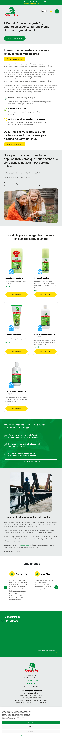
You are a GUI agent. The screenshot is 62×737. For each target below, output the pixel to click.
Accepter (31, 722)
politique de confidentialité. (50, 653)
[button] (57, 11)
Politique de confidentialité (36, 735)
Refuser (31, 727)
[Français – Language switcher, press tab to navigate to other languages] (43, 11)
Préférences (31, 731)
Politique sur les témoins (24, 735)
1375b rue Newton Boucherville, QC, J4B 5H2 (31, 676)
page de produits (24, 545)
